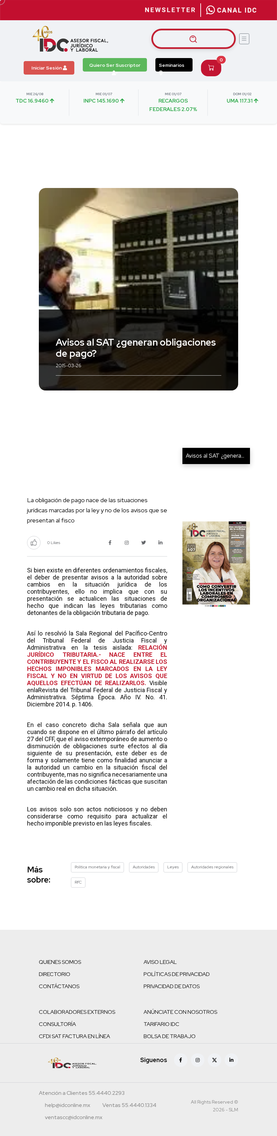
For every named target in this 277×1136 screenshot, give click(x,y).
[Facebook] (180, 1060)
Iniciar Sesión (47, 68)
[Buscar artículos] (193, 39)
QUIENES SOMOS (60, 962)
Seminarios (171, 65)
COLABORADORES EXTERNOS (77, 1012)
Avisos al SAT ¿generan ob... (220, 455)
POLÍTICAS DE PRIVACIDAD (177, 974)
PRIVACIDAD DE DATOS (172, 986)
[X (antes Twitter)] (214, 1060)
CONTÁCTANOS (59, 986)
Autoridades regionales (212, 867)
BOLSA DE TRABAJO (170, 1036)
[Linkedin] (231, 1060)
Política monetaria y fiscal (97, 867)
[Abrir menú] (244, 38)
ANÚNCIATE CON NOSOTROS (180, 1012)
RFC (78, 882)
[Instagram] (197, 1060)
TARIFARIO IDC (161, 1024)
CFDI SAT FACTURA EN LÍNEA (74, 1036)
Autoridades (144, 867)
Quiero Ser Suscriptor (115, 65)
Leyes (173, 867)
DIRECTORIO (54, 974)
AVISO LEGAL (160, 962)
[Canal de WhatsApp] (231, 10)
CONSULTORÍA (57, 1024)
